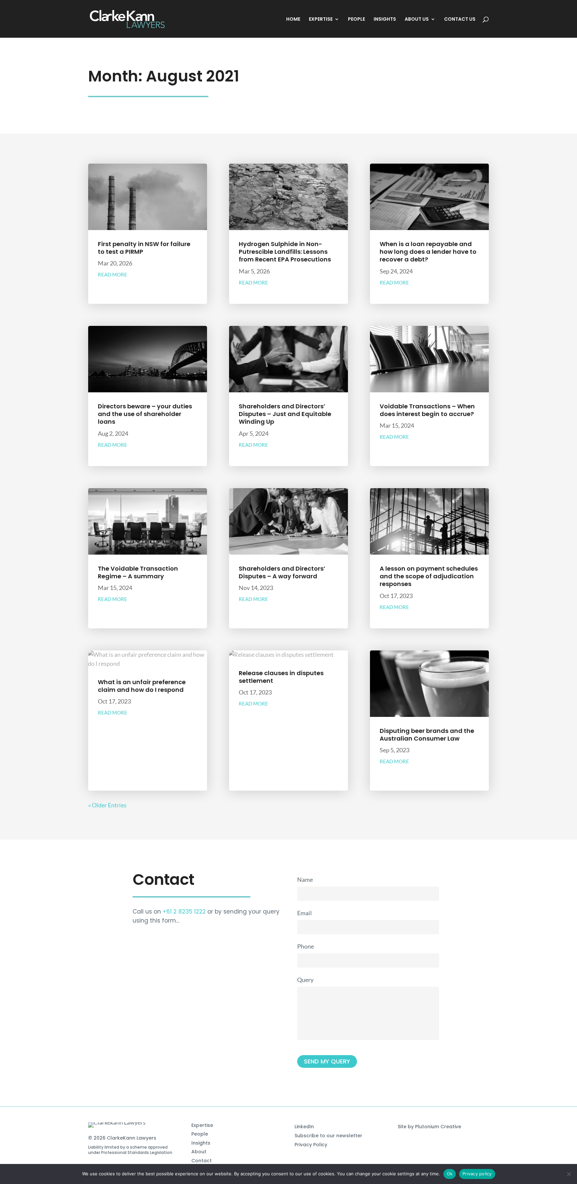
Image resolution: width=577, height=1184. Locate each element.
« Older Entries (107, 805)
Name (305, 879)
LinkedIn (304, 1126)
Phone (305, 946)
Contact (201, 1160)
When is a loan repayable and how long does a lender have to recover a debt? (428, 252)
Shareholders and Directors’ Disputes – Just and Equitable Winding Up (285, 414)
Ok (450, 1173)
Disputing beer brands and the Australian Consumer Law (427, 735)
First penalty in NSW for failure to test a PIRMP (144, 248)
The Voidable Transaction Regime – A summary (138, 572)
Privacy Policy (311, 1144)
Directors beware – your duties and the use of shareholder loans (145, 414)
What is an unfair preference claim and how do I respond (142, 686)
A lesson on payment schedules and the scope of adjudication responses (429, 576)
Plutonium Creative (438, 1126)
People (199, 1134)
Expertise (202, 1125)
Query (305, 979)
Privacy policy (477, 1173)
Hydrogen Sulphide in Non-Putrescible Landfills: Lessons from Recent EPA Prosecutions (285, 252)
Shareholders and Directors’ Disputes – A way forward (282, 572)
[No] (568, 1174)
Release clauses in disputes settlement (281, 677)
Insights (200, 1143)
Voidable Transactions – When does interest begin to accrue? (427, 410)
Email (304, 913)
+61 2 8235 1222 (184, 912)
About (198, 1151)
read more (112, 274)
